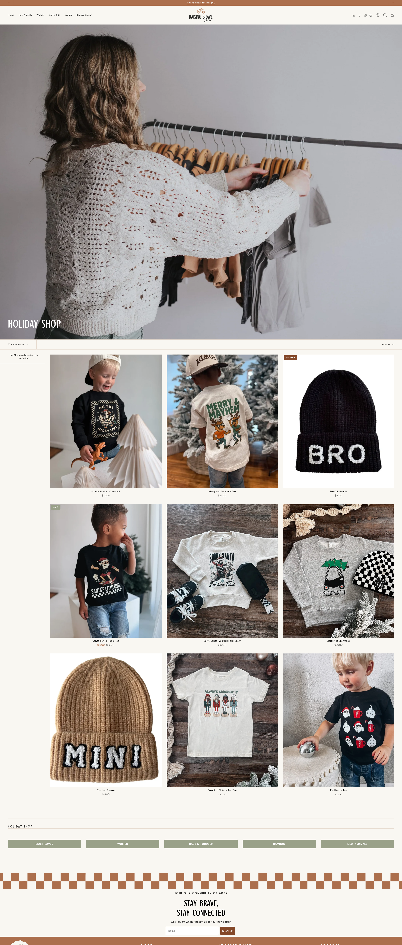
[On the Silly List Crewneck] (106, 421)
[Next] (392, 2)
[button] (40, 15)
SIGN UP (227, 931)
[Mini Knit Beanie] (106, 720)
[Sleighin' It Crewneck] (338, 571)
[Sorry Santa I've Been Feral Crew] (222, 571)
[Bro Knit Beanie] (338, 421)
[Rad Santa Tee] (338, 720)
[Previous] (9, 2)
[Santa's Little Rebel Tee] (106, 571)
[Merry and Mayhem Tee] (222, 421)
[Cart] (392, 15)
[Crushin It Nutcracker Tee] (222, 720)
